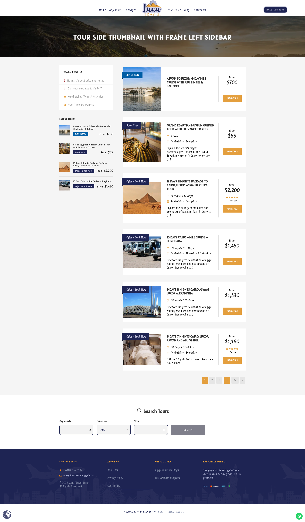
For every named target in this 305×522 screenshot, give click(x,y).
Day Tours (115, 10)
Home (102, 10)
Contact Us (199, 10)
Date (137, 421)
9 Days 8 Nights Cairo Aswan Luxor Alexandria (188, 291)
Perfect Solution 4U (170, 512)
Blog (187, 10)
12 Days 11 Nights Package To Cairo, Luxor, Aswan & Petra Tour (187, 185)
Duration (102, 421)
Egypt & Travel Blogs (167, 470)
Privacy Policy (115, 477)
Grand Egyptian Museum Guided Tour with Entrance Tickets (190, 127)
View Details (232, 98)
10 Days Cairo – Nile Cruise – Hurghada (187, 239)
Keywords (65, 421)
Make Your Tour (275, 9)
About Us (112, 470)
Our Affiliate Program (167, 477)
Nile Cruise (174, 10)
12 (235, 380)
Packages (130, 10)
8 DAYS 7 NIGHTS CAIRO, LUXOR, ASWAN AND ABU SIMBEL (188, 338)
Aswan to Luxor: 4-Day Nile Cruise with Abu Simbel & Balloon (186, 82)
